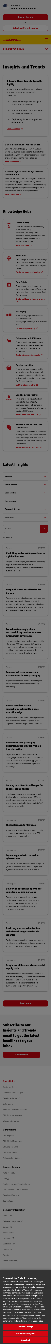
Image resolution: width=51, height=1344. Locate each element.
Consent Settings (25, 1327)
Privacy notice (26, 1321)
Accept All (25, 1340)
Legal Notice (38, 1321)
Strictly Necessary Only (26, 1333)
